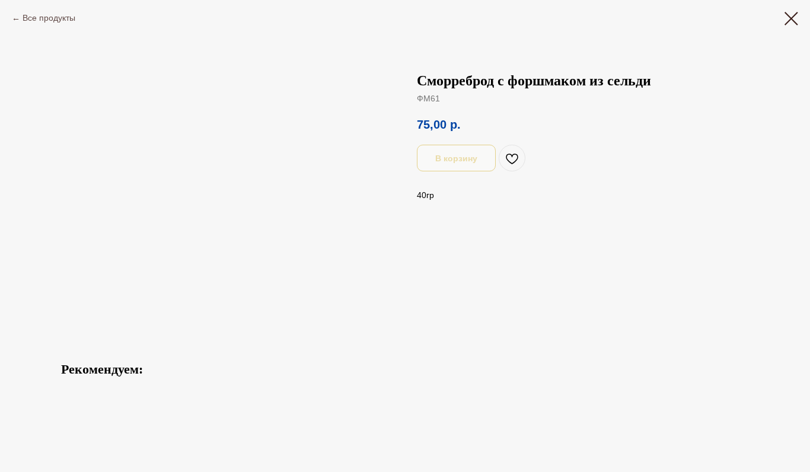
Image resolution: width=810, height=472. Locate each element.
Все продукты (49, 18)
